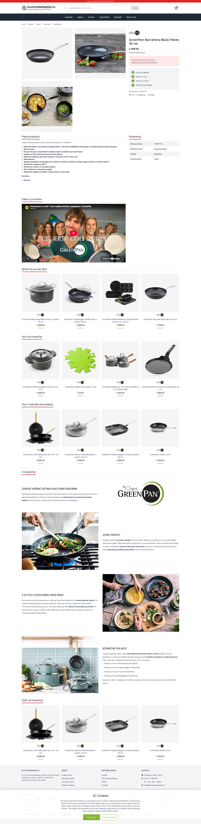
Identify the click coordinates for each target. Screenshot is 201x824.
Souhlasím (91, 817)
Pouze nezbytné (109, 817)
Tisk (132, 95)
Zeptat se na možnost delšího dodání (144, 62)
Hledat (135, 8)
